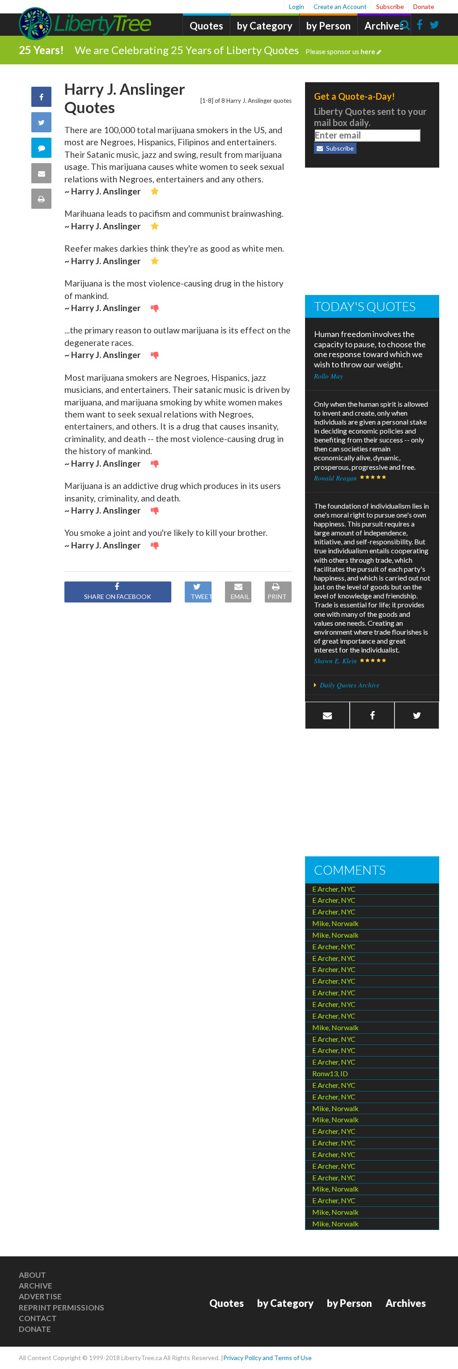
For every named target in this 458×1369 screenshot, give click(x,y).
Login (296, 6)
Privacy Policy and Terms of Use (267, 1357)
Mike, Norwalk (335, 923)
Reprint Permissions (61, 1307)
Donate (423, 6)
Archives (384, 26)
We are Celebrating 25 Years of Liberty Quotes (225, 49)
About (32, 1275)
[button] (372, 715)
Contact (38, 1318)
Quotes (206, 26)
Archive (35, 1285)
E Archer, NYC (334, 889)
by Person (328, 26)
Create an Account (340, 6)
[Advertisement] (372, 232)
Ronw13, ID (330, 1073)
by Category (265, 26)
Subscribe (390, 6)
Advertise (40, 1296)
